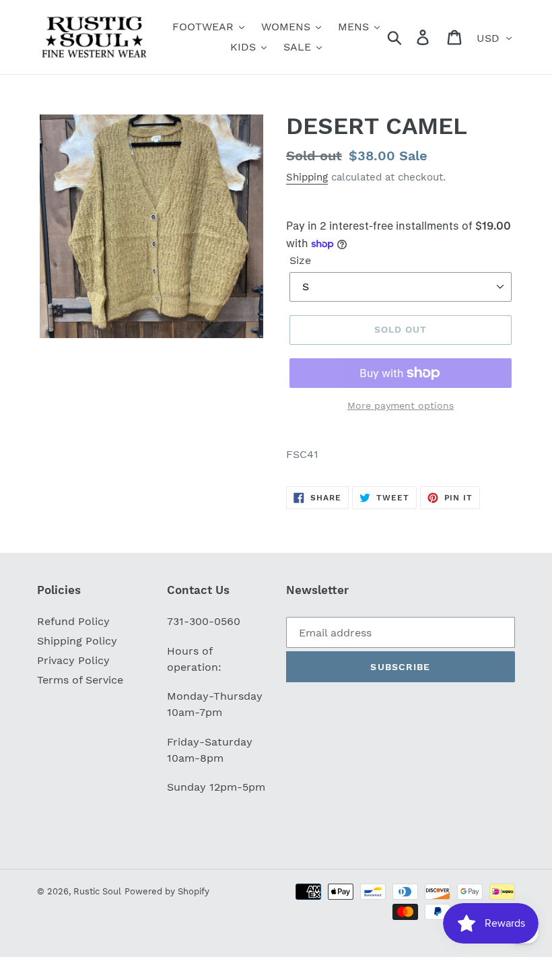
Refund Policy (73, 621)
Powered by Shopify (167, 891)
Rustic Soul (97, 891)
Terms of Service (80, 679)
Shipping (307, 177)
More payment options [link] (400, 405)
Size (300, 260)
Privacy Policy (73, 660)
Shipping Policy (77, 640)
